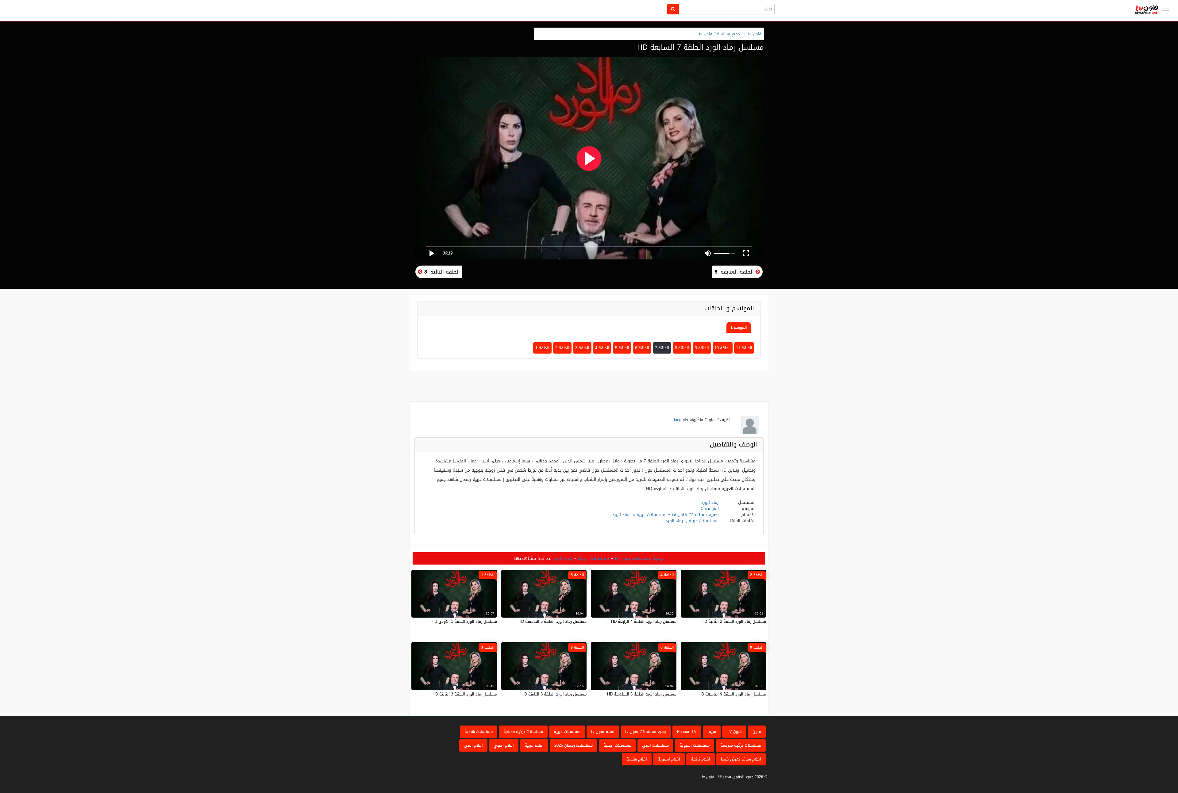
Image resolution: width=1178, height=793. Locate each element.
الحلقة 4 (602, 348)
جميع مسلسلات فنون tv (719, 34)
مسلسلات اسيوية (694, 745)
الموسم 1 (738, 327)
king (677, 419)
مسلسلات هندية (478, 731)
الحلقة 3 (582, 348)
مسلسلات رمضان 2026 (573, 745)
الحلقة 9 (702, 348)
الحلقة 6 (642, 348)
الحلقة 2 (562, 348)
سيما (711, 731)
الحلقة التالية (441, 272)
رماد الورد (621, 515)
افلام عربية (534, 745)
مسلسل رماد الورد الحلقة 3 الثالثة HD (465, 694)
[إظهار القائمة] (1166, 9)
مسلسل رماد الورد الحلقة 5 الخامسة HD (552, 621)
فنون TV (734, 731)
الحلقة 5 (622, 348)
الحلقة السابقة (735, 272)
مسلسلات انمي (655, 745)
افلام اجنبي (504, 745)
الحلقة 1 (542, 348)
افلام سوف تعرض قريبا (741, 759)
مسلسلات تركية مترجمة (740, 745)
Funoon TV (687, 731)
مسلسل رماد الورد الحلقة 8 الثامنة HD (554, 694)
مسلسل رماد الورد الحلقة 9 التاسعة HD (732, 694)
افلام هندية (636, 759)
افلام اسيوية (669, 759)
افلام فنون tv (602, 731)
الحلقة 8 (682, 348)
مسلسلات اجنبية (617, 745)
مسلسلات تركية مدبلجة (523, 731)
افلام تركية (700, 759)
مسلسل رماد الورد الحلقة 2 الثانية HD (734, 621)
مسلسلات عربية (651, 515)
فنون (757, 731)
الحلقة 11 (744, 348)
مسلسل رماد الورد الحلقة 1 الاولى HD (464, 621)
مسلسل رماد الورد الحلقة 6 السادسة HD (641, 694)
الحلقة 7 (662, 348)
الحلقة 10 (722, 348)
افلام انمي (473, 745)
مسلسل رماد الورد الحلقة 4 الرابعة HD (643, 621)
